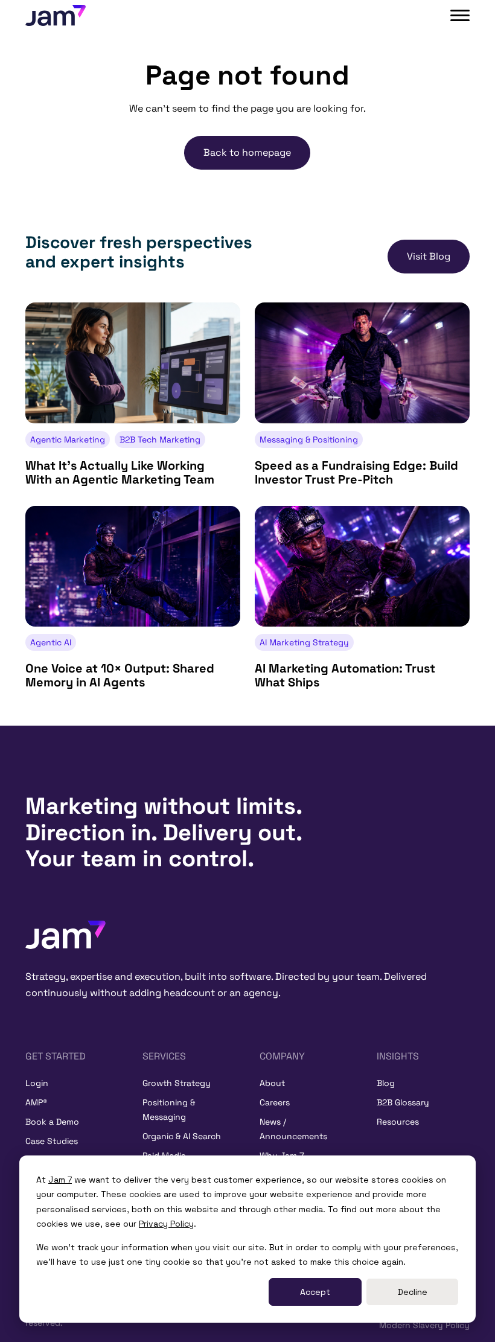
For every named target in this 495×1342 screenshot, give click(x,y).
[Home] (65, 933)
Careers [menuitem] (275, 1102)
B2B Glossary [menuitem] (403, 1102)
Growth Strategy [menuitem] (176, 1083)
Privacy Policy (166, 1223)
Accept (315, 1291)
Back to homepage (247, 152)
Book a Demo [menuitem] (52, 1121)
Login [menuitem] (36, 1083)
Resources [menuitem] (398, 1121)
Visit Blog (428, 256)
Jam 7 (60, 1179)
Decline (412, 1291)
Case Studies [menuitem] (51, 1141)
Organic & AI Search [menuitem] (181, 1136)
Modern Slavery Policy (424, 1325)
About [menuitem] (272, 1083)
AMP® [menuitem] (36, 1102)
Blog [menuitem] (386, 1083)
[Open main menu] (460, 16)
